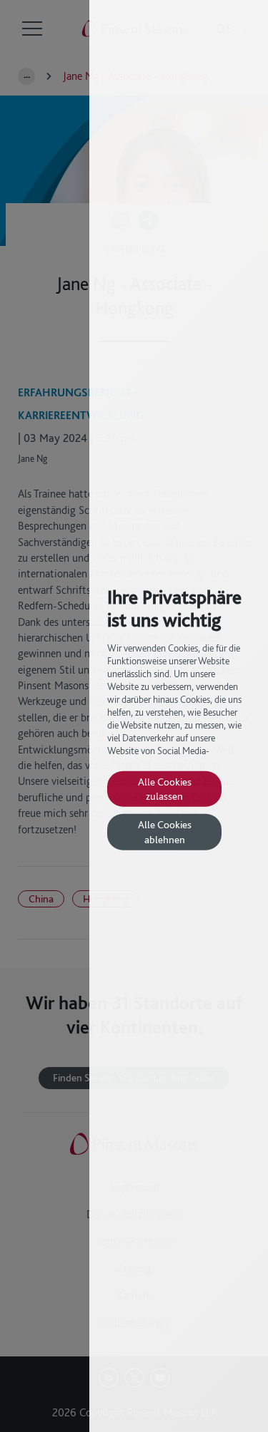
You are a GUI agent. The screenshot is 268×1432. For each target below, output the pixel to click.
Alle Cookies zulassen (165, 788)
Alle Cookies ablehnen (165, 831)
